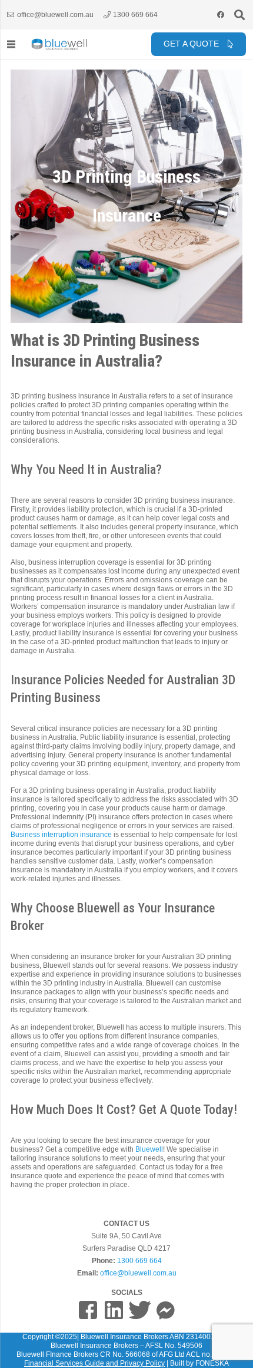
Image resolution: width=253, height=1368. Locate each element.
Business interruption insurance (61, 834)
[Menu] (11, 44)
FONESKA (212, 1363)
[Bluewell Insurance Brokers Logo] (59, 44)
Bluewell (148, 1149)
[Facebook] (221, 15)
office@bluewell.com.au (138, 1273)
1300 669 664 (139, 1261)
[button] (239, 14)
